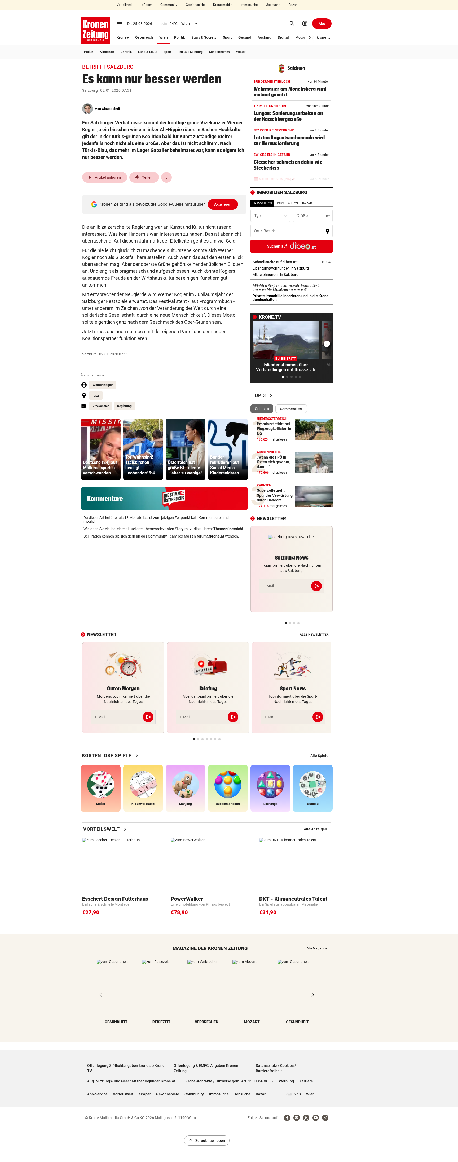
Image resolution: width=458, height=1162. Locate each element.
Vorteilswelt (125, 5)
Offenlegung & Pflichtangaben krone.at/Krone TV (126, 1068)
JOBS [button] (280, 203)
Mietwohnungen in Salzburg (292, 274)
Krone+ (123, 37)
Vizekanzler (101, 406)
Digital (283, 37)
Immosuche (249, 5)
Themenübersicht (228, 529)
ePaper (147, 5)
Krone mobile (222, 5)
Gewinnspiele (195, 5)
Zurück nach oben (206, 1140)
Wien (163, 37)
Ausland (264, 37)
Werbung (286, 1081)
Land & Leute (147, 52)
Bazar (293, 5)
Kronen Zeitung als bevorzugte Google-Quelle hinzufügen (165, 204)
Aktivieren (223, 204)
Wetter (240, 52)
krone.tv (324, 37)
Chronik (126, 52)
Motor (300, 37)
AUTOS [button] (293, 203)
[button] (310, 37)
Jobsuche (273, 5)
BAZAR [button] (307, 203)
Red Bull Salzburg (190, 52)
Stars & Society (204, 37)
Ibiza (96, 395)
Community (168, 5)
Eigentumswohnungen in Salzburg (292, 268)
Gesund (244, 37)
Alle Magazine (317, 948)
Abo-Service (97, 1094)
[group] (101, 449)
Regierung (124, 406)
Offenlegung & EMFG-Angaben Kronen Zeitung (206, 1068)
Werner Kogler (103, 385)
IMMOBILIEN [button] (262, 203)
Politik (179, 37)
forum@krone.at (210, 536)
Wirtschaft (106, 52)
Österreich (144, 37)
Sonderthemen (219, 52)
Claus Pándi (111, 109)
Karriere (306, 1081)
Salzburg (90, 90)
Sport (227, 37)
